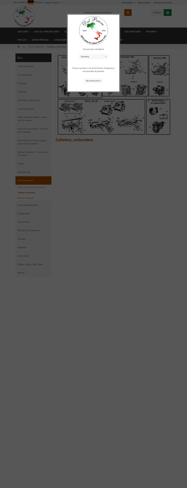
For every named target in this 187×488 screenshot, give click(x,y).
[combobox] (93, 56)
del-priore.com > (93, 80)
